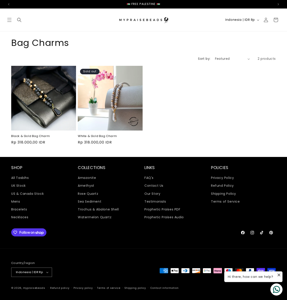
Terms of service (108, 288)
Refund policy (59, 288)
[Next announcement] (278, 4)
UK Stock (18, 185)
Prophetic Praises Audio (164, 217)
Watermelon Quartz (94, 217)
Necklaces (19, 217)
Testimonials (155, 201)
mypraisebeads (34, 288)
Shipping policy (135, 288)
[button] (9, 20)
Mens (15, 201)
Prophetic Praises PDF (162, 209)
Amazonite (87, 178)
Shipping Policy (223, 193)
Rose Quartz (88, 193)
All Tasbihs (20, 178)
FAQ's (149, 178)
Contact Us (153, 185)
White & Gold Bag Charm (97, 136)
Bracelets (19, 209)
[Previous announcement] (9, 4)
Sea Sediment (89, 201)
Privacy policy (83, 288)
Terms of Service (225, 201)
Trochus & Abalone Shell (98, 209)
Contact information (164, 288)
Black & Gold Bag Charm (30, 136)
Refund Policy (222, 185)
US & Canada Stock (27, 193)
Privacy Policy (222, 178)
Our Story (152, 193)
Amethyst (86, 185)
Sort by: (204, 58)
